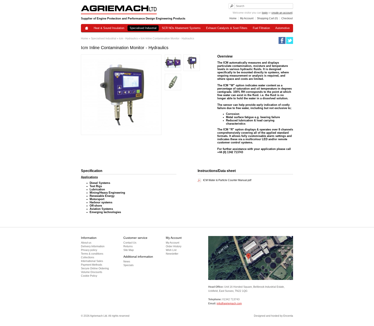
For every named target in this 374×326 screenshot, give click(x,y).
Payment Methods (91, 264)
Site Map (128, 250)
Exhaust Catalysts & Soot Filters (226, 28)
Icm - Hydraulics (128, 38)
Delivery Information (93, 246)
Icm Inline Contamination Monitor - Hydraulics (167, 38)
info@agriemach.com (229, 303)
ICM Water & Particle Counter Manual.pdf (227, 180)
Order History (173, 246)
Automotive (282, 28)
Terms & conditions (92, 253)
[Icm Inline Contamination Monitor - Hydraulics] (173, 63)
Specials (128, 265)
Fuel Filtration (261, 28)
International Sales (92, 261)
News (126, 261)
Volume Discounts (91, 272)
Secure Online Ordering (95, 268)
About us (86, 242)
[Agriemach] (86, 28)
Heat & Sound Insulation (109, 28)
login (265, 12)
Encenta (288, 315)
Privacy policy (89, 250)
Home (233, 18)
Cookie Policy (89, 275)
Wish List (171, 250)
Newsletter (172, 253)
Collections (87, 257)
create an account (281, 12)
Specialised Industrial (143, 28)
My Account (246, 18)
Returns (128, 246)
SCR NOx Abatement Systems (181, 28)
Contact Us (129, 242)
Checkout (287, 18)
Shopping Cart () (267, 18)
